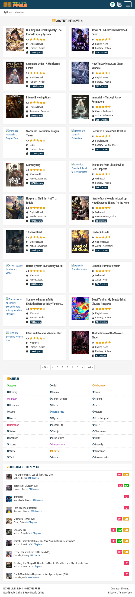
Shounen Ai (100, 431)
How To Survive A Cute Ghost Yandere (107, 66)
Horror (55, 405)
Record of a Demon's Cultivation (109, 131)
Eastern (56, 457)
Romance (14, 424)
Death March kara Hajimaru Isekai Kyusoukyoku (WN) (41, 574)
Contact (115, 588)
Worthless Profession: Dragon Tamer (42, 133)
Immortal (18, 496)
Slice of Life (58, 437)
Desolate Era (20, 530)
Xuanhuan (100, 451)
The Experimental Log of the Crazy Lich (33, 474)
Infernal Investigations (38, 97)
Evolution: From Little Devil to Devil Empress (108, 167)
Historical (14, 405)
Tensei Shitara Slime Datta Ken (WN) (32, 552)
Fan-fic (33, 216)
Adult (40, 279)
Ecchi (97, 392)
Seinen (12, 431)
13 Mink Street (34, 232)
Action (42, 48)
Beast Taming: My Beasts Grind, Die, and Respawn (109, 301)
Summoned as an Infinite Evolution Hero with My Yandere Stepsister (43, 302)
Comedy (13, 392)
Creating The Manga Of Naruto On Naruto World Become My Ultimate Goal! (51, 563)
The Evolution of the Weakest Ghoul (107, 335)
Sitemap (125, 588)
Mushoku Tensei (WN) (24, 519)
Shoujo (55, 431)
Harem (98, 398)
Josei (97, 405)
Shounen (13, 437)
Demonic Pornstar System (106, 266)
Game (12, 411)
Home (9, 12)
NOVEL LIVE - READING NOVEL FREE (21, 588)
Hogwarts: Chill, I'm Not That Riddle (41, 200)
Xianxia (55, 451)
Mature (98, 411)
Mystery (56, 418)
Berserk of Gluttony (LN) (26, 485)
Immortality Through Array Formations (106, 99)
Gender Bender (59, 398)
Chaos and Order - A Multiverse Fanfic (43, 66)
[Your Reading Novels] (119, 4)
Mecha (12, 418)
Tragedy (99, 444)
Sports (12, 444)
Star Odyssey (33, 164)
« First (45, 367)
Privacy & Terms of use (120, 592)
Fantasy (33, 48)
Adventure (19, 12)
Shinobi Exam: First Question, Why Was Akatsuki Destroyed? (44, 541)
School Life (57, 424)
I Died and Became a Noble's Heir (44, 333)
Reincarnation (102, 216)
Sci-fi (97, 424)
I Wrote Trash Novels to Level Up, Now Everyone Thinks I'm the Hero (110, 200)
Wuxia (12, 451)
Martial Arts (58, 411)
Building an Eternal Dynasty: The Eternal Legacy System (44, 32)
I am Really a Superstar (25, 507)
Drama (55, 392)
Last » (89, 367)
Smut (97, 437)
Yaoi (11, 457)
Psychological (102, 418)
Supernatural (58, 444)
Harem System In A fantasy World (44, 266)
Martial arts (110, 145)
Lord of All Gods (100, 232)
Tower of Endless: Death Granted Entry (109, 32)
